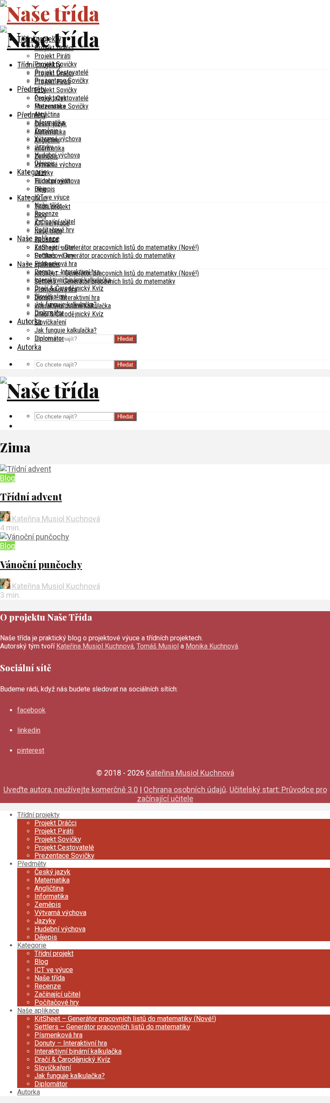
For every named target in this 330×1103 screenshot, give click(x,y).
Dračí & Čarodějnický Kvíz (69, 314)
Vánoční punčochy (41, 564)
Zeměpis (46, 156)
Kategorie (32, 171)
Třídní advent (31, 496)
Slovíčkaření (50, 322)
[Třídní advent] (25, 468)
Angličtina (47, 114)
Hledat (125, 339)
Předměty (31, 89)
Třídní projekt (52, 207)
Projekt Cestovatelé (61, 98)
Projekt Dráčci (53, 74)
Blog (40, 215)
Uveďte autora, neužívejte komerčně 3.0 (70, 789)
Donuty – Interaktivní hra (67, 298)
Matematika (50, 132)
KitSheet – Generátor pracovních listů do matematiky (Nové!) (116, 247)
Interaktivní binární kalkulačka (72, 306)
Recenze (46, 213)
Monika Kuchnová (212, 646)
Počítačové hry (54, 256)
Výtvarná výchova (57, 165)
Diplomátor (49, 338)
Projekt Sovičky (55, 90)
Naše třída (48, 231)
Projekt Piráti (52, 56)
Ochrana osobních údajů (185, 789)
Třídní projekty (39, 64)
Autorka (29, 347)
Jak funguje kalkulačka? (65, 330)
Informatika (49, 148)
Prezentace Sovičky (61, 106)
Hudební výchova (57, 181)
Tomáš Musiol (158, 646)
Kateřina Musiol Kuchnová (55, 518)
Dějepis (44, 189)
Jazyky (43, 173)
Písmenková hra (55, 289)
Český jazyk (50, 124)
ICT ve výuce (52, 197)
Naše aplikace (38, 264)
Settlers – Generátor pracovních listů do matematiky (104, 256)
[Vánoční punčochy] (34, 536)
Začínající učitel (54, 247)
